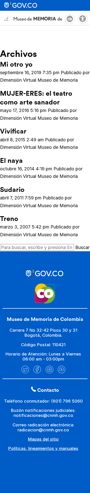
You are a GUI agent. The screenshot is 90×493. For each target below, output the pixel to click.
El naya (11, 160)
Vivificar (13, 131)
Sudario (12, 189)
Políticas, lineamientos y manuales (43, 448)
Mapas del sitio (43, 439)
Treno (9, 218)
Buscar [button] (82, 247)
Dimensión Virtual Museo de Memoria (39, 80)
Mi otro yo (16, 64)
